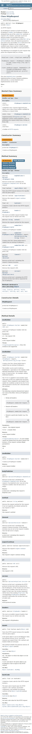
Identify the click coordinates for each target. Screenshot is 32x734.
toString (12, 291)
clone (4, 289)
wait (18, 291)
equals (17, 188)
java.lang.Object (6, 19)
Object (8, 25)
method (17, 219)
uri (16, 265)
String (10, 219)
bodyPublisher (19, 175)
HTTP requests (14, 129)
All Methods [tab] (7, 160)
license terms (18, 2)
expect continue (21, 198)
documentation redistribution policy (10, 730)
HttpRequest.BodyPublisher (23, 103)
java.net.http (10, 12)
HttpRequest (13, 147)
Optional (5, 177)
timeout (17, 254)
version (17, 271)
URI (23, 245)
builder (11, 32)
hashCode (17, 203)
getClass (16, 289)
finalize (10, 289)
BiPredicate (18, 236)
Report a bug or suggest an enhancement (11, 715)
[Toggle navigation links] (2, 5)
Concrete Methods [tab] (9, 168)
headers (17, 210)
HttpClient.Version (9, 274)
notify (23, 289)
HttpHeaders (6, 212)
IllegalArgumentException (10, 345)
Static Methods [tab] (19, 160)
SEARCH (5, 8)
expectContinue (19, 195)
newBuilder (18, 225)
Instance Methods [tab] (9, 163)
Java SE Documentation (9, 718)
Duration (5, 258)
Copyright (3, 726)
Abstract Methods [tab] (9, 165)
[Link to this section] (22, 91)
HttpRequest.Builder (21, 125)
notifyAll (5, 291)
